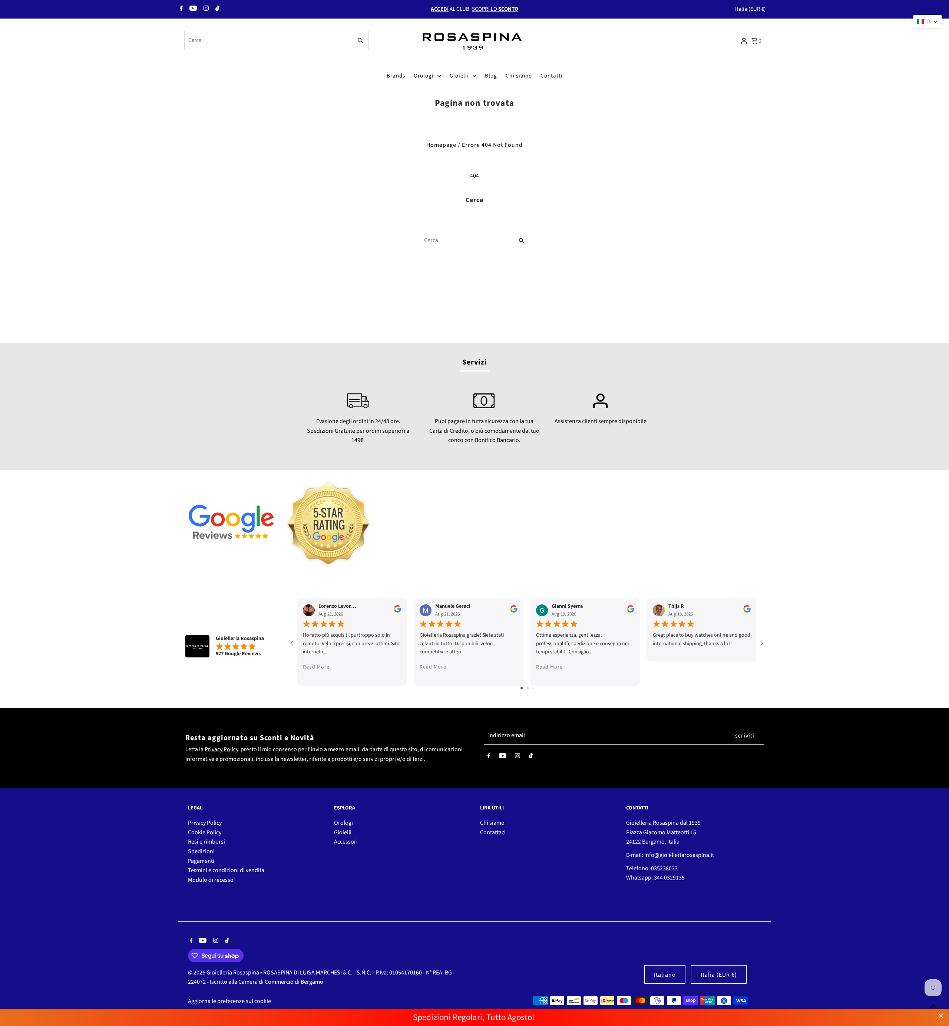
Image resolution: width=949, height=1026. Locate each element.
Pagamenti (201, 861)
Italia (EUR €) (750, 9)
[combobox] (268, 40)
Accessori (346, 842)
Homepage (441, 145)
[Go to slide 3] (532, 688)
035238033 (664, 868)
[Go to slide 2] (528, 688)
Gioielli (459, 76)
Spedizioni (201, 851)
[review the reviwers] (397, 611)
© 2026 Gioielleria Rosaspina (224, 973)
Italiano (665, 975)
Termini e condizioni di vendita (226, 870)
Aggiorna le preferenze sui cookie (229, 1001)
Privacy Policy (221, 749)
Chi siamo (519, 76)
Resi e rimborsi (206, 842)
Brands (396, 76)
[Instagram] (205, 9)
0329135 (674, 878)
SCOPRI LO (495, 9)
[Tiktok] (216, 9)
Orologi (424, 76)
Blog (491, 76)
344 (658, 878)
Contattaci (493, 832)
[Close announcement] (941, 1015)
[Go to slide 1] (521, 688)
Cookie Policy (204, 832)
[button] (927, 21)
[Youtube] (192, 9)
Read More (316, 667)
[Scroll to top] (933, 1006)
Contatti (551, 76)
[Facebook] (180, 9)
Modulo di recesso (211, 880)
